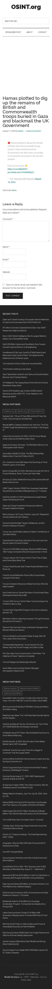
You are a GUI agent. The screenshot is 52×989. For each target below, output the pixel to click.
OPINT (26, 977)
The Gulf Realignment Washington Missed (19, 662)
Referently (34, 977)
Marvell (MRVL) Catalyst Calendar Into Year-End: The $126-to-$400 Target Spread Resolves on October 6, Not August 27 (26, 427)
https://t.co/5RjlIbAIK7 (18, 169)
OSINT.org (26, 6)
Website (6, 272)
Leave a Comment (33, 131)
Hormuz (43, 977)
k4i (21, 977)
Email (6, 259)
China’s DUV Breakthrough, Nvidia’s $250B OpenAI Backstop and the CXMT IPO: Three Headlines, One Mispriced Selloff (22, 394)
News (14, 190)
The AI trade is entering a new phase (17, 369)
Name (6, 247)
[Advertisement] (26, 64)
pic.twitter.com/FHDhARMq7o (21, 172)
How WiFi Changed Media (13, 852)
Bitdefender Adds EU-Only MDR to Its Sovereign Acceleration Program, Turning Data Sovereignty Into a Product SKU (24, 904)
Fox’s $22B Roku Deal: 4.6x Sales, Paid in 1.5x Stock (23, 820)
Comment (8, 219)
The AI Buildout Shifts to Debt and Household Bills (22, 364)
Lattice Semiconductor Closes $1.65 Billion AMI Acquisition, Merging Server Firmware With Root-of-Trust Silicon (25, 915)
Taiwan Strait (26, 980)
